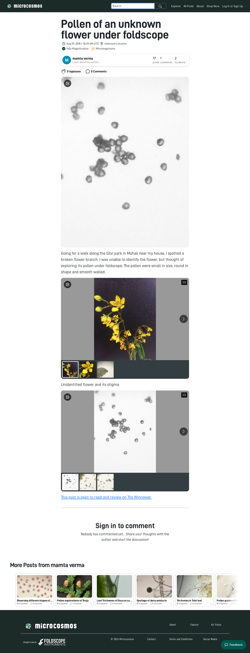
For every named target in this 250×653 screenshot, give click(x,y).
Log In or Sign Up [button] (232, 6)
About (200, 6)
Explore (176, 6)
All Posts (189, 6)
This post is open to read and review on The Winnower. (106, 497)
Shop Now (213, 6)
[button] (35, 590)
